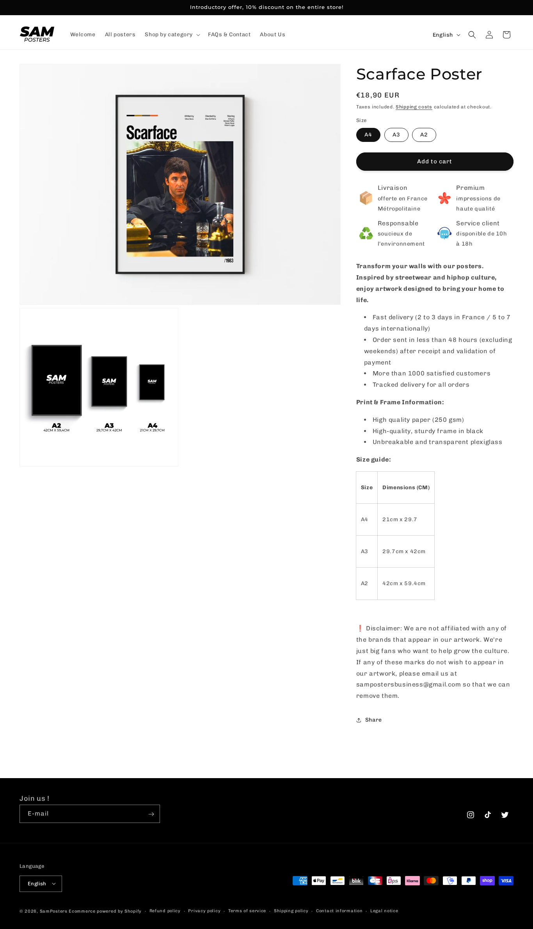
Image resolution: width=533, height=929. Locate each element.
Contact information (339, 910)
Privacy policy (204, 910)
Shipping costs (414, 107)
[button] (171, 35)
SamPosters (54, 910)
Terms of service (247, 910)
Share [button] (373, 720)
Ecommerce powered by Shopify (105, 910)
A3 (396, 134)
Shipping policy (291, 910)
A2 (424, 134)
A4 (368, 134)
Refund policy (165, 910)
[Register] (151, 814)
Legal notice (384, 910)
